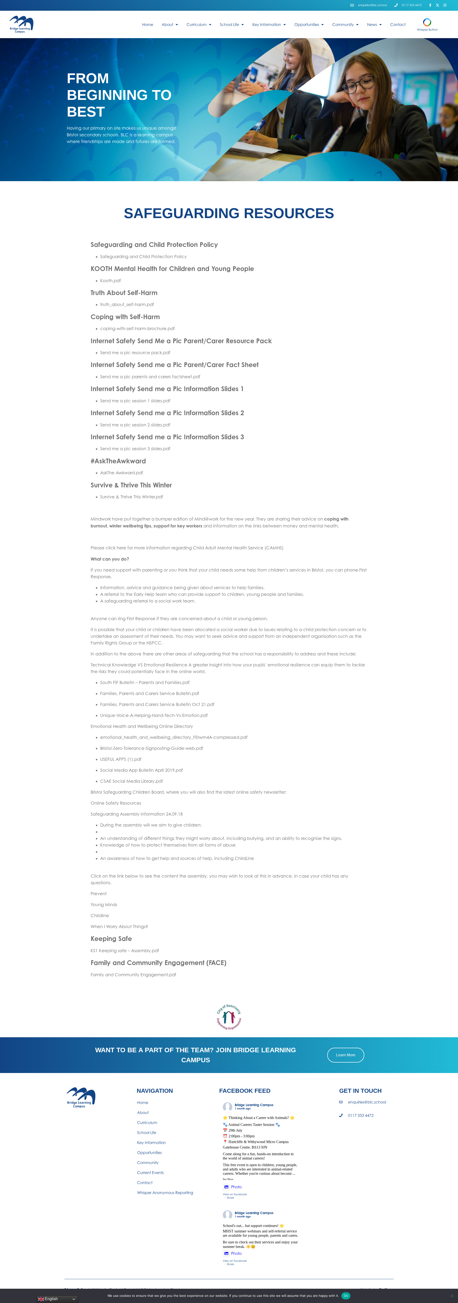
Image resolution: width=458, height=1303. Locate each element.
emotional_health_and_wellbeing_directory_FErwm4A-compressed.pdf (174, 737)
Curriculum (197, 24)
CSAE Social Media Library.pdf (131, 781)
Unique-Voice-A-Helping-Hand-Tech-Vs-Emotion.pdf (154, 715)
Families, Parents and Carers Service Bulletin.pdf (149, 693)
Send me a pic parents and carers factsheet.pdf (150, 376)
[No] (452, 1295)
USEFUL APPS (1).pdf (120, 759)
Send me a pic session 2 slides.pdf (135, 424)
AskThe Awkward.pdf (121, 472)
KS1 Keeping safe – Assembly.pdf (125, 950)
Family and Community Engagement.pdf (133, 974)
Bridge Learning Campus (254, 1105)
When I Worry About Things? (119, 926)
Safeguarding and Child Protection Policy (143, 256)
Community (343, 24)
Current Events (150, 1172)
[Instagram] (444, 5)
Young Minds (104, 904)
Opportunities (306, 24)
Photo (236, 1187)
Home (147, 24)
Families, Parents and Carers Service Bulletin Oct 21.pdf (157, 704)
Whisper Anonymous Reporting (165, 1192)
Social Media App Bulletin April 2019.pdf (141, 770)
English (51, 1299)
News (372, 24)
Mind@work (206, 518)
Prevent (99, 893)
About (167, 24)
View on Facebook (235, 1194)
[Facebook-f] (430, 5)
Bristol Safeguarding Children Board (127, 792)
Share (230, 1197)
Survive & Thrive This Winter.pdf (131, 496)
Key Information (266, 24)
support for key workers (178, 525)
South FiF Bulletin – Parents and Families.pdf (145, 682)
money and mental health (310, 525)
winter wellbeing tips (130, 525)
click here (116, 547)
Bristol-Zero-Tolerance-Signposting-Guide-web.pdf (151, 748)
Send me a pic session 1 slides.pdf (135, 400)
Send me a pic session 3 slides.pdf (135, 448)
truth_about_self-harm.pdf (127, 304)
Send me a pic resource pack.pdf (135, 352)
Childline (100, 915)
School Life (229, 24)
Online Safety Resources (116, 803)
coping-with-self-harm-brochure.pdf (137, 328)
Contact (398, 24)
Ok (346, 1296)
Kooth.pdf (110, 280)
